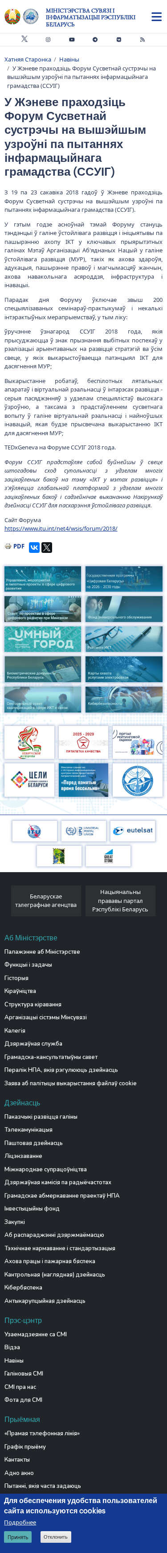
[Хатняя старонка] (25, 16)
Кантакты (17, 1460)
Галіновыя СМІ (23, 1374)
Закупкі (14, 1222)
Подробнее (20, 1522)
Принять (18, 1537)
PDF (18, 546)
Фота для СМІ (23, 1400)
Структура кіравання (32, 1005)
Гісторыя (16, 978)
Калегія (14, 1031)
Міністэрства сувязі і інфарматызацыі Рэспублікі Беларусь (90, 17)
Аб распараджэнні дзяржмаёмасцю (54, 1235)
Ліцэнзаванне (23, 1156)
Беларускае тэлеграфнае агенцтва (46, 900)
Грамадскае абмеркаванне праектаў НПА (62, 1196)
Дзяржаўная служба (33, 1044)
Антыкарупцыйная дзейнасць (45, 1301)
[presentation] (7, 903)
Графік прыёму (25, 1447)
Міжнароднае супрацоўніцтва (45, 1170)
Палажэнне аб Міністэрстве (42, 952)
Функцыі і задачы (28, 965)
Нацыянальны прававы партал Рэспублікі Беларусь (120, 900)
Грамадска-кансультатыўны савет (51, 1057)
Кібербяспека (23, 1288)
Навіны (69, 59)
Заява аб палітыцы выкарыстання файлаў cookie (70, 1083)
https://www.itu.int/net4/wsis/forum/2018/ (61, 528)
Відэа (12, 1347)
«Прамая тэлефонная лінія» (42, 1433)
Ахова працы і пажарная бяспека (49, 1261)
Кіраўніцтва (20, 991)
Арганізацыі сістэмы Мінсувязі (45, 1017)
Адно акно (19, 1473)
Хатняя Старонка (27, 59)
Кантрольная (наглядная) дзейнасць (54, 1275)
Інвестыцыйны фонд (32, 1209)
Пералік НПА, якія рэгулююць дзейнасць (61, 1070)
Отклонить (56, 1537)
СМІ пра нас (20, 1387)
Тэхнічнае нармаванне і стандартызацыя (59, 1248)
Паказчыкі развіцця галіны (40, 1117)
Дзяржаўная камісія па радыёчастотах (57, 1182)
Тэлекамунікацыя (28, 1130)
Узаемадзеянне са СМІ (35, 1335)
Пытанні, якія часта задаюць (42, 1486)
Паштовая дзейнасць (33, 1143)
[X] (46, 547)
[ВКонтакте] (34, 547)
